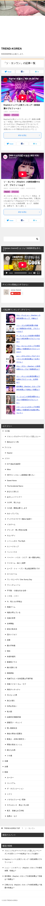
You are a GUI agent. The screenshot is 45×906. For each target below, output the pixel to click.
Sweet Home (12, 480)
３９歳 (9, 756)
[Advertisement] (22, 30)
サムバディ (11, 535)
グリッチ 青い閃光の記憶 (17, 530)
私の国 (9, 711)
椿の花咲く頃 (12, 667)
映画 (6, 772)
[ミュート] (34, 273)
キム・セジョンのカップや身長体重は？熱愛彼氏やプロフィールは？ (28, 349)
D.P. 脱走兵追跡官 (14, 464)
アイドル (15, 115)
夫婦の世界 (11, 618)
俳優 (6, 761)
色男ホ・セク (12, 816)
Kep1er (7, 115)
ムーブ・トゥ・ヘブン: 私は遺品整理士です (23, 568)
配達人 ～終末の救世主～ (16, 739)
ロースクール (12, 574)
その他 (7, 431)
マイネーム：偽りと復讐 (16, 563)
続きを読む (22, 135)
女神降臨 (10, 623)
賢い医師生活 (12, 728)
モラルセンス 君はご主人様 (18, 805)
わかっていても (13, 513)
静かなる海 (11, 750)
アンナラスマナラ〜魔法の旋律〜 (19, 519)
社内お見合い (12, 706)
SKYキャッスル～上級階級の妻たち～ (21, 475)
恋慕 (8, 640)
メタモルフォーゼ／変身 (16, 799)
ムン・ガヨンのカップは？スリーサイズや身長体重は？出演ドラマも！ (28, 359)
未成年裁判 (11, 656)
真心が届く (11, 701)
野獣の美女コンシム (14, 744)
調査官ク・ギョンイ (14, 722)
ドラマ (7, 458)
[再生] (7, 273)
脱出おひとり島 (13, 442)
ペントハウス (12, 552)
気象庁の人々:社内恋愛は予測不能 (20, 679)
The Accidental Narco (15, 486)
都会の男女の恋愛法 (14, 734)
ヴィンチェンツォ (13, 585)
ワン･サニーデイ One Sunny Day (19, 579)
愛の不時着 (11, 646)
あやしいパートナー (14, 497)
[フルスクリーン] (38, 273)
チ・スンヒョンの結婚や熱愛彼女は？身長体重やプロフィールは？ (28, 338)
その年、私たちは (13, 502)
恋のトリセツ (12, 634)
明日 (8, 651)
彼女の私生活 (12, 629)
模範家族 (10, 673)
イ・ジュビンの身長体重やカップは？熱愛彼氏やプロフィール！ (28, 399)
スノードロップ (13, 546)
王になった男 (12, 695)
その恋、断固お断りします (17, 508)
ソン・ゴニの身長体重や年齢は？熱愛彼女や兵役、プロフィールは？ (28, 328)
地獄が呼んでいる (13, 612)
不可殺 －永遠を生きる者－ (17, 590)
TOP (12, 828)
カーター (10, 777)
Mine (9, 469)
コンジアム (11, 783)
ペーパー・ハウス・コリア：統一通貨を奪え (24, 557)
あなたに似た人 (13, 491)
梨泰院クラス (12, 662)
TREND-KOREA (11, 48)
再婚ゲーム (11, 607)
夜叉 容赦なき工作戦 (15, 811)
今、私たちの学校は (14, 601)
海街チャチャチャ (13, 689)
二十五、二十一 (13, 596)
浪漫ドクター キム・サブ (16, 684)
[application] (22, 264)
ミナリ (9, 794)
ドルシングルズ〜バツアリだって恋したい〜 (24, 436)
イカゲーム (11, 524)
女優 (6, 767)
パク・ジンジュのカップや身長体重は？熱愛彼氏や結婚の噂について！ (28, 410)
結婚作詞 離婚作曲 (14, 717)
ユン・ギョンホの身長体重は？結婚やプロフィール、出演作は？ (28, 379)
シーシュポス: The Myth (16, 541)
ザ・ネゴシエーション (15, 789)
